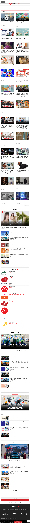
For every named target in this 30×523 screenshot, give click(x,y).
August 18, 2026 (12, 369)
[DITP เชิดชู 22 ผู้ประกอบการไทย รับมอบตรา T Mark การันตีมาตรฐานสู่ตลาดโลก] (5, 473)
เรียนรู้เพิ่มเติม (20, 522)
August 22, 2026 (3, 414)
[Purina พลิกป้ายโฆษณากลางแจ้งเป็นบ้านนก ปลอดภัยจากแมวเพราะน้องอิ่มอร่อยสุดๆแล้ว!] (7, 17)
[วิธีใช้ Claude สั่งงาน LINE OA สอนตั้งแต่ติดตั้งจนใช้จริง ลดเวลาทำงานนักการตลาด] (5, 386)
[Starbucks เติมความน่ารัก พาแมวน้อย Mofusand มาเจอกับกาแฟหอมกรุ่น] (22, 32)
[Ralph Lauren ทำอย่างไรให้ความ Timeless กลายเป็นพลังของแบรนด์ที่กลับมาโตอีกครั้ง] (5, 418)
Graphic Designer (11, 276)
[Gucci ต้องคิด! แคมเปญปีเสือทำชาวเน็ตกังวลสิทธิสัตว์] (22, 136)
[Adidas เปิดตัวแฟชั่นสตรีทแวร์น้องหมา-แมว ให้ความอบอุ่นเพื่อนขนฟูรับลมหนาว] (7, 32)
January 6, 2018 (3, 203)
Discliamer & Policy (15, 518)
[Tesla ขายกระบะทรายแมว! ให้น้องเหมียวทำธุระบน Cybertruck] (22, 60)
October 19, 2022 (18, 114)
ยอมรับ (16, 522)
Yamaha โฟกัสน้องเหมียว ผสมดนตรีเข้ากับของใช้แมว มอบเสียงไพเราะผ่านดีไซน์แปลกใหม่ (22, 51)
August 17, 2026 (12, 429)
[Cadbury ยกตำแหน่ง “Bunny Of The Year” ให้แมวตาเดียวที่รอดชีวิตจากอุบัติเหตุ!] (7, 88)
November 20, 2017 (18, 203)
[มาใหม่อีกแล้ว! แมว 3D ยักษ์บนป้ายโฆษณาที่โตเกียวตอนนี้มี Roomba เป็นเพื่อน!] (22, 151)
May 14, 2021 (2, 189)
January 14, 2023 (3, 112)
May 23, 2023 (2, 80)
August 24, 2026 (12, 239)
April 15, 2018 (17, 188)
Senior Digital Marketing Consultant (13, 315)
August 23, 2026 (12, 256)
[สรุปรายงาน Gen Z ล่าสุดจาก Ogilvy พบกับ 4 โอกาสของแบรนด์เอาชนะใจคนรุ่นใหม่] (5, 233)
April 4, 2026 (17, 26)
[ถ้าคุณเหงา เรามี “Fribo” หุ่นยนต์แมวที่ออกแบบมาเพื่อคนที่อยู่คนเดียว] (22, 181)
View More (14, 490)
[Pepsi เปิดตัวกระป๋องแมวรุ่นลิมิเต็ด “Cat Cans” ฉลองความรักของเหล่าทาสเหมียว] (7, 73)
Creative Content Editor (12, 286)
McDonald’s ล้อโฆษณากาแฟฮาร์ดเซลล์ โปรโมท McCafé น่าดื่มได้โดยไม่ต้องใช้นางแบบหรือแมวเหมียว (7, 187)
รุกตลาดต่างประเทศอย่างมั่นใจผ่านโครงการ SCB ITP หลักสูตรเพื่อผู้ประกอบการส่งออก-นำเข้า (7, 126)
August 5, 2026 (11, 380)
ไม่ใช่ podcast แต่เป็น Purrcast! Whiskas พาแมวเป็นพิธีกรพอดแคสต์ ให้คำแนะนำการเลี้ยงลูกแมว (7, 51)
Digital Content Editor (11, 300)
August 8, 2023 (17, 67)
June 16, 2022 (3, 145)
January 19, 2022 (18, 143)
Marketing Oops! (3, 518)
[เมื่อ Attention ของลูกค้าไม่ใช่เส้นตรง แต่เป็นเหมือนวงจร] (5, 245)
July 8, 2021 (2, 175)
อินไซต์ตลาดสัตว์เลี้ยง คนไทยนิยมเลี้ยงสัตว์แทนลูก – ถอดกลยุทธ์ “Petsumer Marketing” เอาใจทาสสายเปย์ (7, 110)
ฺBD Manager (10, 283)
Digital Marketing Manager (12, 271)
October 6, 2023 (3, 67)
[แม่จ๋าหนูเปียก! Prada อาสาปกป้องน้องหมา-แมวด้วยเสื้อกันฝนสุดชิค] (22, 165)
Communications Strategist (12, 293)
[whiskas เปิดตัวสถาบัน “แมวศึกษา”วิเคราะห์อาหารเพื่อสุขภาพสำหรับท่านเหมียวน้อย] (22, 196)
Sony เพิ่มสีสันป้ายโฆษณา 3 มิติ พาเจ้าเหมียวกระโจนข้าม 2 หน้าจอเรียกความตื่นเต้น (7, 157)
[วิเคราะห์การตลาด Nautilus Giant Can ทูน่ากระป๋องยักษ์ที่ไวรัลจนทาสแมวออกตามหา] (5, 369)
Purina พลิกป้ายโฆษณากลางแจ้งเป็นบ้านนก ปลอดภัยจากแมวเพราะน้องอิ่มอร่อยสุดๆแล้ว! (7, 22)
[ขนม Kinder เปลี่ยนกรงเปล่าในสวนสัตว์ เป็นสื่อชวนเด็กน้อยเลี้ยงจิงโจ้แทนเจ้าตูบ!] (7, 60)
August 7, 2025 (17, 39)
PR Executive (10, 296)
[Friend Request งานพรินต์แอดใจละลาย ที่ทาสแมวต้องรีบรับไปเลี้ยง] (7, 196)
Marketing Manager (11, 322)
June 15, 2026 (3, 25)
